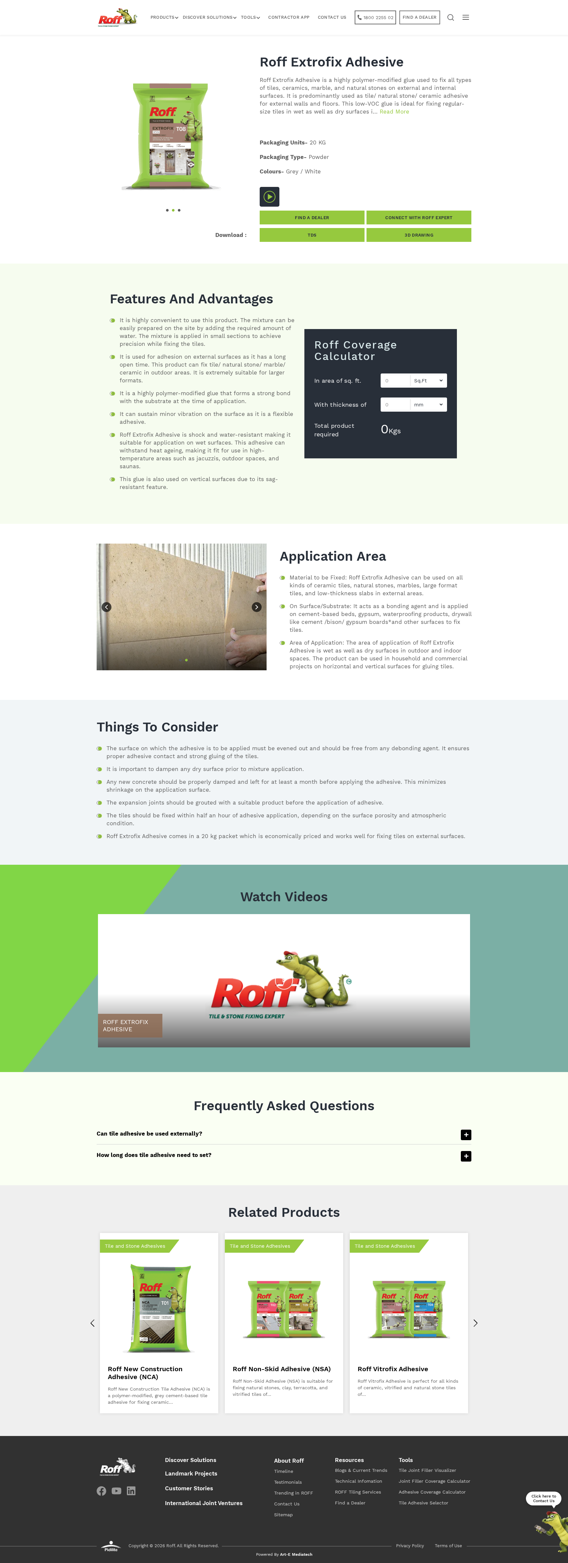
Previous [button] (106, 607)
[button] (451, 17)
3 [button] (179, 210)
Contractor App (288, 17)
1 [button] (167, 210)
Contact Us (332, 17)
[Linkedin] (131, 1491)
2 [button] (173, 210)
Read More (394, 111)
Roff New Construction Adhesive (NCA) (145, 1373)
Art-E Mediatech (296, 1554)
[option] (172, 138)
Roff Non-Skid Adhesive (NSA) (282, 1369)
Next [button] (257, 607)
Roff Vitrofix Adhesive (393, 1369)
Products (163, 17)
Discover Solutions (208, 17)
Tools (406, 1460)
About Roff (289, 1460)
